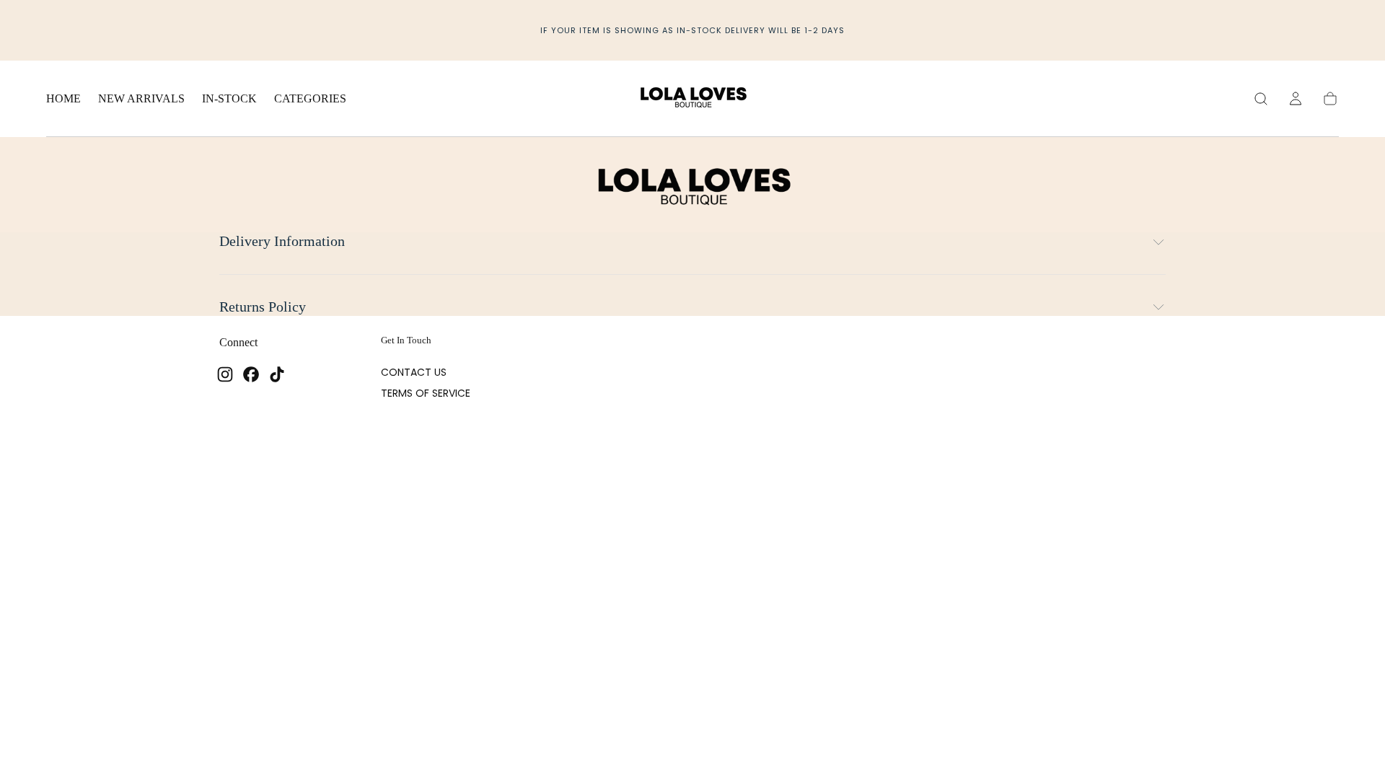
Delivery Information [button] (282, 241)
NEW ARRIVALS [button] (141, 98)
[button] (1261, 98)
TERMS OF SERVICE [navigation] (425, 393)
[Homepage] (692, 99)
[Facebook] (251, 374)
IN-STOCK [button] (229, 98)
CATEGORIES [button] (310, 98)
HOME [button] (63, 98)
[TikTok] (277, 374)
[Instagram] (225, 374)
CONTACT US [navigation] (414, 372)
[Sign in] (1295, 98)
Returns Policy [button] (262, 306)
